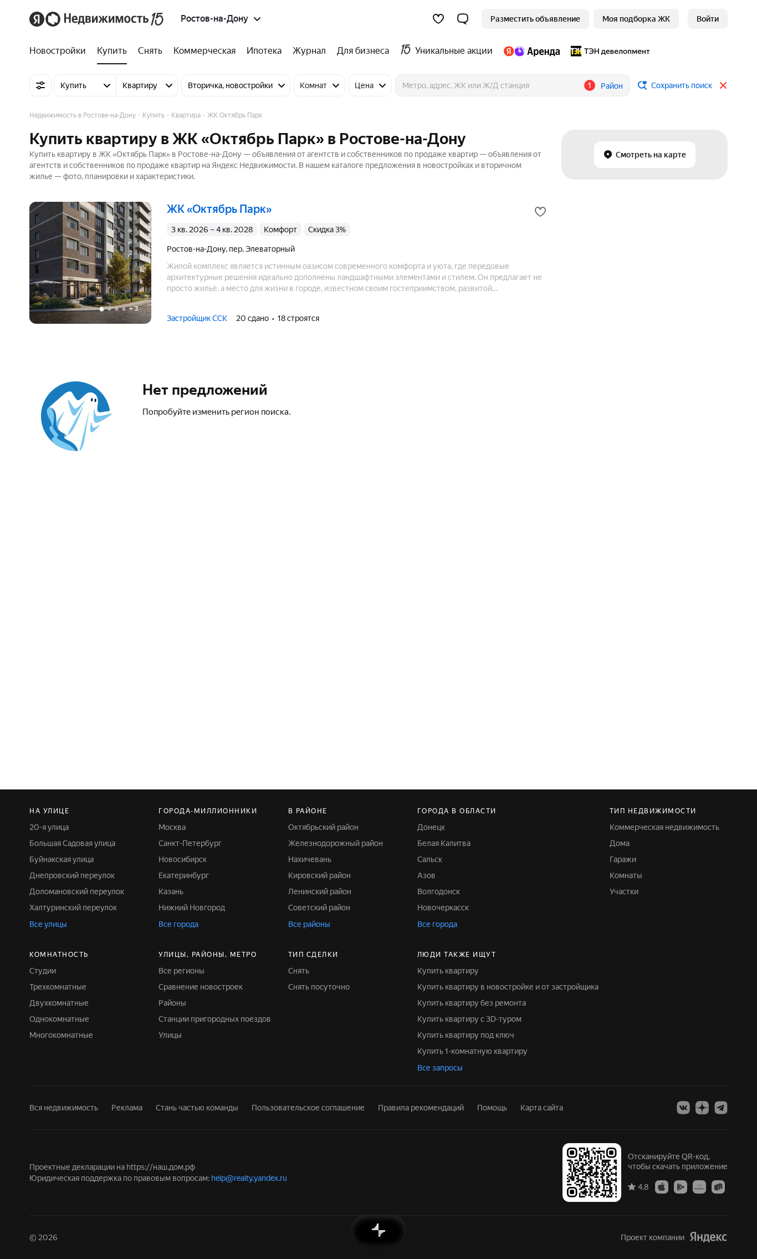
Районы (172, 1002)
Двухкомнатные (59, 1002)
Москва (172, 827)
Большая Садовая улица (72, 843)
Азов (426, 875)
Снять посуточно (319, 986)
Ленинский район (319, 891)
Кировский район (319, 875)
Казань (170, 891)
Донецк (431, 827)
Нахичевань (309, 859)
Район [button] (612, 85)
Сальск (429, 859)
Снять (298, 970)
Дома (620, 843)
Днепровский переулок (72, 875)
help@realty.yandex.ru (249, 1178)
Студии (42, 970)
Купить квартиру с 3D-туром (469, 1019)
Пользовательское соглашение (308, 1107)
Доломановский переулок (76, 891)
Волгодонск (438, 891)
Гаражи (623, 859)
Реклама (126, 1107)
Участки (624, 891)
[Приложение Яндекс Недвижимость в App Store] (661, 1186)
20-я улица (49, 827)
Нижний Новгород (191, 907)
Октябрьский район (323, 827)
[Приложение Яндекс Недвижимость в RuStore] (718, 1186)
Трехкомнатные (57, 986)
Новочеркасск (443, 907)
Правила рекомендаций (421, 1107)
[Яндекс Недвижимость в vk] (683, 1107)
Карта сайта (541, 1107)
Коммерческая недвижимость (664, 827)
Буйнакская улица (61, 859)
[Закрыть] (723, 85)
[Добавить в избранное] (540, 212)
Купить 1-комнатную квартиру (472, 1051)
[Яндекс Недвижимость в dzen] (702, 1107)
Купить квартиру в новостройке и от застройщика (508, 986)
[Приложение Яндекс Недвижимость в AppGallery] (699, 1186)
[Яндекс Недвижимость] (97, 19)
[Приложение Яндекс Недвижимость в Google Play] (680, 1186)
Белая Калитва (443, 843)
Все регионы (181, 970)
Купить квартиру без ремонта (471, 1002)
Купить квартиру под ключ (465, 1035)
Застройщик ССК (197, 318)
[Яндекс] (708, 1237)
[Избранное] (438, 19)
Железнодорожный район (335, 843)
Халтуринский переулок (73, 907)
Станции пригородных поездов (214, 1019)
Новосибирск (182, 859)
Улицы (170, 1035)
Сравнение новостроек (200, 986)
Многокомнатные (61, 1035)
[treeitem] (60, 51)
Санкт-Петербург (190, 843)
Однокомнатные (59, 1019)
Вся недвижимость (63, 1107)
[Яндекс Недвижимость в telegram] (721, 1107)
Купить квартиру (448, 970)
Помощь (492, 1107)
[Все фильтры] (40, 85)
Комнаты (626, 875)
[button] (463, 19)
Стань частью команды (197, 1107)
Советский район (319, 907)
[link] (708, 19)
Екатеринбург (183, 875)
